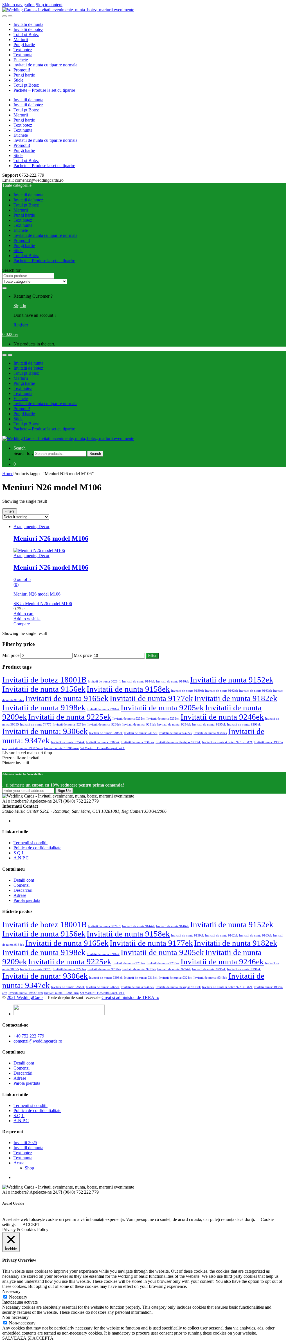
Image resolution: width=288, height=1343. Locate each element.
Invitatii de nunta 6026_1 (104, 681)
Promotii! (22, 70)
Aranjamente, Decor (32, 526)
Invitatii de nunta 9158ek (128, 688)
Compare (22, 623)
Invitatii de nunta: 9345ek (210, 733)
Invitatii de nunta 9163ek (255, 690)
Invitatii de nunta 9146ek (172, 681)
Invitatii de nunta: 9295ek (209, 724)
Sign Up (64, 791)
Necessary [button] (11, 1291)
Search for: (12, 270)
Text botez (23, 49)
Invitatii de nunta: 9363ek (103, 742)
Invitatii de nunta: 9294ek (174, 724)
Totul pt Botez (26, 34)
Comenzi (22, 885)
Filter (152, 655)
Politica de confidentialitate (37, 847)
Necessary (18, 1297)
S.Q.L (19, 852)
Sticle (18, 80)
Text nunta (23, 54)
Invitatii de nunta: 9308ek (106, 733)
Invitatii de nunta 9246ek (222, 716)
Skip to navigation (18, 4)
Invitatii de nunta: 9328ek (175, 733)
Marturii (21, 39)
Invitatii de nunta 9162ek (221, 690)
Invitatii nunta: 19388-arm (61, 748)
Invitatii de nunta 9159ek (187, 690)
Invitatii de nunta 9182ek (235, 698)
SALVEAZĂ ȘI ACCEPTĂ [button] (27, 1338)
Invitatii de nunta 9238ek (163, 718)
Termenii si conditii (31, 842)
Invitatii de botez (28, 29)
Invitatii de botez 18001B (44, 679)
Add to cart (23, 613)
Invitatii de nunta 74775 (35, 724)
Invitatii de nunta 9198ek (44, 707)
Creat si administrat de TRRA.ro (130, 997)
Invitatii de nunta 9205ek (162, 707)
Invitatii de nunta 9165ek (67, 698)
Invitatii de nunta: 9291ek (139, 724)
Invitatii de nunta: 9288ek (104, 724)
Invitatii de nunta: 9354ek (68, 742)
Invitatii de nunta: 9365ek (137, 742)
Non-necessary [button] (15, 1317)
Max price (83, 655)
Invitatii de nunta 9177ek (151, 698)
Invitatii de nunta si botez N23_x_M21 (227, 742)
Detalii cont (24, 880)
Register (21, 324)
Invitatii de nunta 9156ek (44, 688)
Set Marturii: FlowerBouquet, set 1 (102, 748)
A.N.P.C (21, 857)
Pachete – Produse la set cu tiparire (44, 90)
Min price (10, 655)
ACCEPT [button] (31, 1224)
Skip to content (49, 4)
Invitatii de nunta (28, 24)
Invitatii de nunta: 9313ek (141, 733)
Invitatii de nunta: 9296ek (244, 724)
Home (7, 473)
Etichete (21, 59)
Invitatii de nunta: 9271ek (69, 724)
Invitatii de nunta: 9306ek (45, 731)
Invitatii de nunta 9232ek (128, 718)
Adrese (20, 895)
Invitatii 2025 (25, 1142)
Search (20, 448)
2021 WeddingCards (25, 997)
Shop (29, 1167)
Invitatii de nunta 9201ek (103, 709)
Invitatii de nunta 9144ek (138, 681)
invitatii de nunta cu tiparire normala (45, 64)
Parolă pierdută (27, 900)
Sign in (20, 305)
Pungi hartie (24, 44)
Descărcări (23, 890)
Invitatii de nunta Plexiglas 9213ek (178, 742)
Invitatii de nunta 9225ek (69, 716)
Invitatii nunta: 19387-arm (25, 748)
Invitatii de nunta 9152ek (231, 679)
